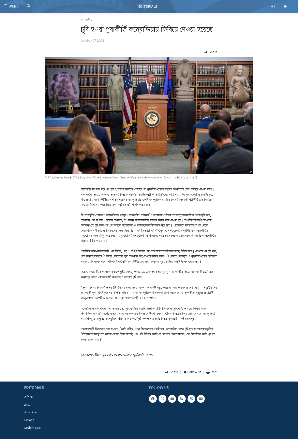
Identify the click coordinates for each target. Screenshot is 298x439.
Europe (29, 420)
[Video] (285, 6)
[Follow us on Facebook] (153, 399)
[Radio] (273, 6)
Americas (31, 412)
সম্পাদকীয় (86, 20)
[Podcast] (191, 399)
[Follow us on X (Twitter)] (162, 399)
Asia (27, 404)
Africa (28, 397)
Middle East (32, 427)
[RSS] (181, 399)
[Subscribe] (201, 399)
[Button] (210, 52)
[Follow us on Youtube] (172, 399)
